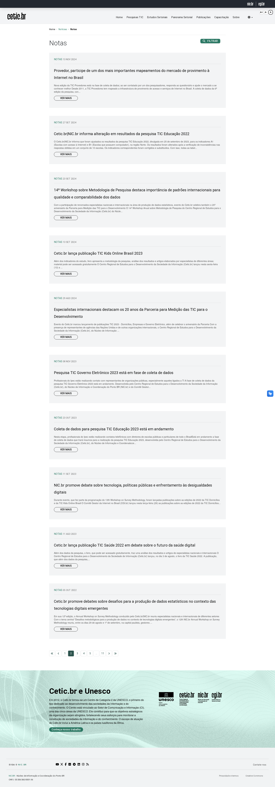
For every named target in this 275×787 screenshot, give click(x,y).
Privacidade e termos (229, 776)
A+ (261, 12)
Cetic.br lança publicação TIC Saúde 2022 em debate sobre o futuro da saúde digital (124, 545)
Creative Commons (254, 776)
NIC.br (22, 764)
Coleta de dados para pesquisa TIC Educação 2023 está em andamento (114, 429)
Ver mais (66, 98)
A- (266, 12)
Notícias (63, 29)
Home (119, 17)
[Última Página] (115, 653)
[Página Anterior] (58, 653)
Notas (58, 59)
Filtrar (212, 40)
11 (102, 653)
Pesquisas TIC (135, 17)
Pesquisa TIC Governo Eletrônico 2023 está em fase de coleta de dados (113, 373)
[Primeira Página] (52, 653)
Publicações (203, 17)
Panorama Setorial (181, 17)
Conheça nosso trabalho (66, 729)
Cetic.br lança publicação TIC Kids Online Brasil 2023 (98, 253)
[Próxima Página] (109, 653)
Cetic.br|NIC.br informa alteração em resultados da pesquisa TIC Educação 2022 (121, 134)
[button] (250, 17)
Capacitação (221, 17)
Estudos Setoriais (157, 17)
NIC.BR (12, 776)
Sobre (236, 17)
